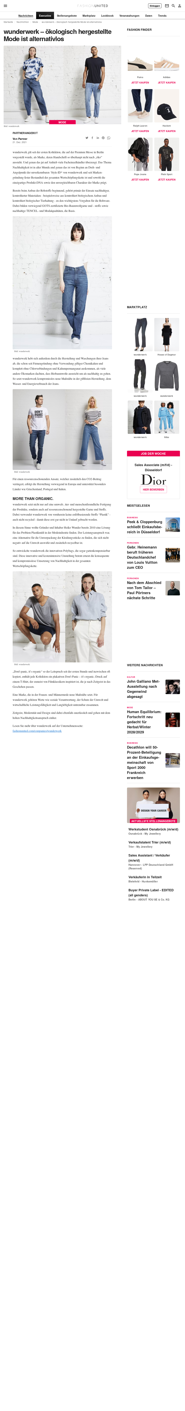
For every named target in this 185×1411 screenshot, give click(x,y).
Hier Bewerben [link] (153, 489)
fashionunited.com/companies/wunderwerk (37, 731)
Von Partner (20, 139)
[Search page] (173, 6)
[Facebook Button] (92, 138)
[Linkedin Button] (97, 138)
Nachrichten (23, 22)
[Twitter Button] (87, 138)
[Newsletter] (167, 6)
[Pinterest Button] (103, 138)
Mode (35, 22)
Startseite (8, 22)
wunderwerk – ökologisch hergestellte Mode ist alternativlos (72, 22)
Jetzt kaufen (140, 82)
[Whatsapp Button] (108, 138)
